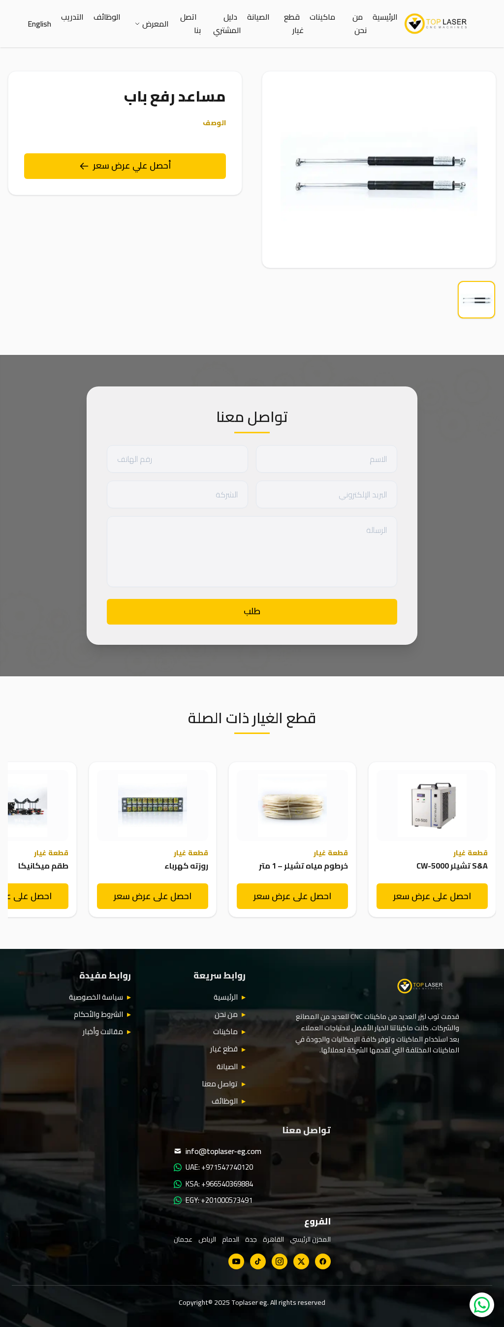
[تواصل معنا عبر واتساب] (482, 1304)
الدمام (230, 1239)
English (39, 23)
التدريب (72, 16)
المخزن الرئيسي (310, 1239)
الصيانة (258, 16)
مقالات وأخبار (103, 1031)
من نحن (359, 23)
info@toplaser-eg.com (223, 1151)
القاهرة (273, 1239)
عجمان (183, 1239)
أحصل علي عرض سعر (132, 165)
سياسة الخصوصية (96, 997)
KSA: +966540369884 (219, 1184)
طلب (252, 611)
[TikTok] (258, 1261)
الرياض (207, 1239)
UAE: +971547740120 (219, 1167)
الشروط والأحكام (98, 1014)
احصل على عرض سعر (432, 896)
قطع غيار (294, 23)
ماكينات (322, 16)
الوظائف (107, 16)
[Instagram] (279, 1261)
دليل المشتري (227, 23)
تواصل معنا (220, 1084)
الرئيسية (385, 16)
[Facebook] (323, 1261)
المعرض (155, 23)
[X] (301, 1261)
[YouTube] (236, 1261)
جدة (251, 1239)
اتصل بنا (190, 23)
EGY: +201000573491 (219, 1200)
